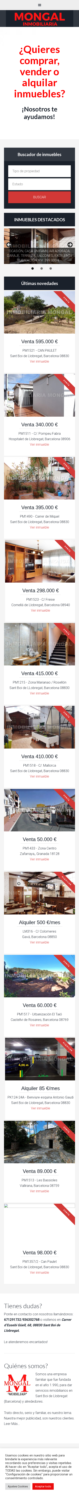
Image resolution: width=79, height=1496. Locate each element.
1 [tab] (32, 268)
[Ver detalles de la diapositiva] (39, 246)
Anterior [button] (9, 245)
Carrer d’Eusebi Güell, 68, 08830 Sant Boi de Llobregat (37, 1325)
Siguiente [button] (70, 245)
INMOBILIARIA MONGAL (39, 18)
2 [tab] (41, 268)
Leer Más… (12, 1424)
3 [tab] (51, 268)
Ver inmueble (39, 361)
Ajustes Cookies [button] (18, 1486)
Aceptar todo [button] (43, 1486)
